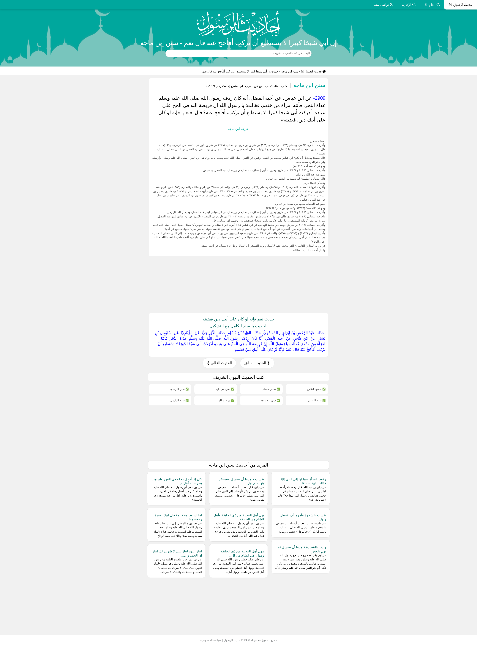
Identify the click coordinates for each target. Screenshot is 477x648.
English (430, 5)
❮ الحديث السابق (257, 363)
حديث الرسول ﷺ (461, 5)
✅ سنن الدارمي (179, 400)
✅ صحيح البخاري (316, 389)
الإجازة (407, 5)
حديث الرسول (231, 640)
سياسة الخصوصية (211, 640)
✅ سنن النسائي (317, 400)
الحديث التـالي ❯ (219, 363)
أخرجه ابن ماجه (238, 129)
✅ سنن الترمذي (179, 389)
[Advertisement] (365, 284)
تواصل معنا (382, 5)
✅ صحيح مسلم (271, 389)
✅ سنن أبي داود (225, 389)
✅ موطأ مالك (226, 400)
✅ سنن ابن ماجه (270, 400)
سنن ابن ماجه (289, 71)
